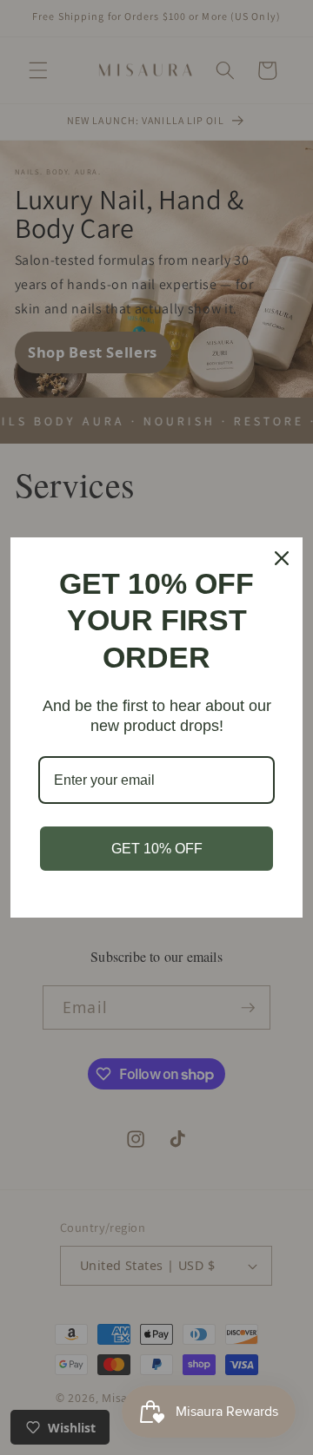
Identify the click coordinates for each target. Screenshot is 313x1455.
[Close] (282, 558)
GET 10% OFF (157, 848)
